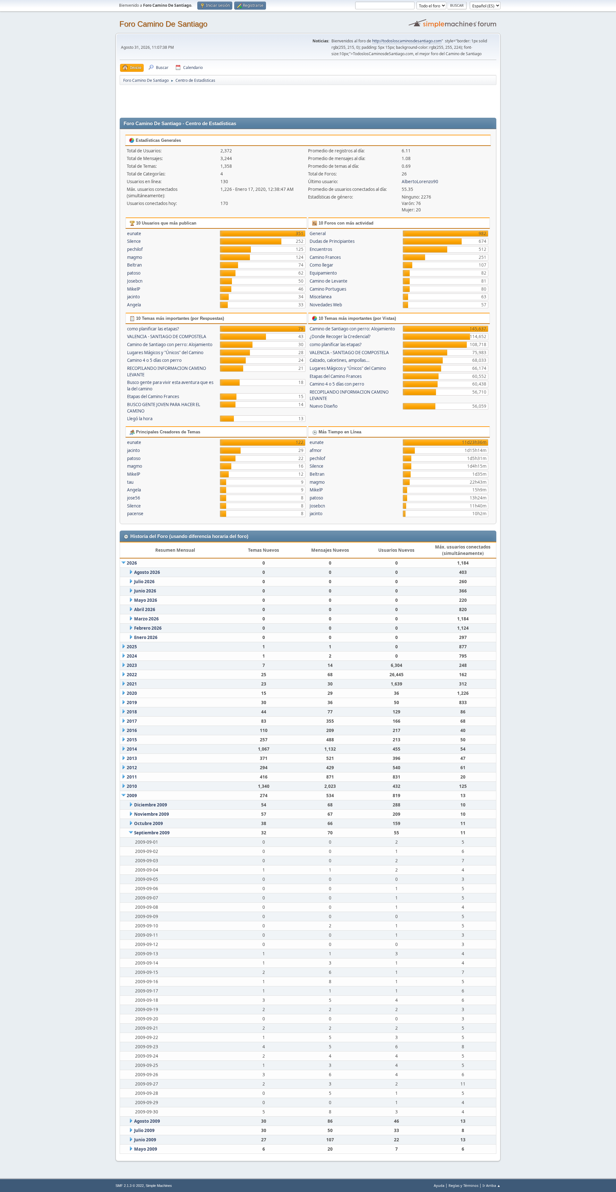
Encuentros (321, 249)
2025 (132, 647)
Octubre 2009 (148, 823)
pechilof (135, 249)
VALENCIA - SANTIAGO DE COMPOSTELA (166, 336)
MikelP (133, 289)
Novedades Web (326, 305)
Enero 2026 (146, 637)
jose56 (133, 498)
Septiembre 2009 (152, 833)
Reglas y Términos (463, 1185)
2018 (132, 712)
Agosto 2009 (147, 1121)
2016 (132, 730)
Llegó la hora (139, 418)
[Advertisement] (232, 100)
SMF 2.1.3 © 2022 (130, 1186)
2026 (132, 563)
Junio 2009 (145, 1140)
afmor (316, 450)
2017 (132, 721)
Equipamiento (323, 273)
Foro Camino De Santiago (163, 24)
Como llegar (321, 265)
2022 (132, 674)
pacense (135, 513)
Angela (134, 305)
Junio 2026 (145, 591)
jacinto (133, 297)
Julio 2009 (144, 1130)
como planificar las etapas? (153, 329)
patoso (134, 273)
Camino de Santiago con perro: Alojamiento (169, 344)
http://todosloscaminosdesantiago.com (406, 41)
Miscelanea (320, 297)
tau (130, 482)
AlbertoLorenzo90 (420, 181)
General (318, 233)
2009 (132, 795)
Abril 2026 (144, 609)
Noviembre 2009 (151, 814)
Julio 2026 (144, 581)
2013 (132, 758)
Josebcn (134, 281)
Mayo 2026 (145, 600)
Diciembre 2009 (150, 805)
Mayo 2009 (145, 1149)
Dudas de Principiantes (332, 241)
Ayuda (439, 1185)
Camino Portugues (328, 289)
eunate (134, 233)
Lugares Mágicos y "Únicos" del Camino (165, 352)
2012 (132, 768)
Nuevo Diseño (324, 406)
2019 (132, 702)
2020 (132, 693)
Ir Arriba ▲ (492, 1185)
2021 (132, 684)
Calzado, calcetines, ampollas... (340, 360)
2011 (132, 777)
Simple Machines (159, 1186)
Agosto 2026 (147, 572)
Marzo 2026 (146, 619)
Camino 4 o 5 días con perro (154, 360)
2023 (132, 665)
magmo (134, 257)
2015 (132, 740)
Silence (134, 241)
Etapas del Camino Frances (153, 396)
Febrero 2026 (148, 628)
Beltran (134, 265)
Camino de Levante (328, 281)
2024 (132, 656)
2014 (132, 749)
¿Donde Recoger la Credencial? (340, 336)
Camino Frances (325, 257)
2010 (132, 786)
